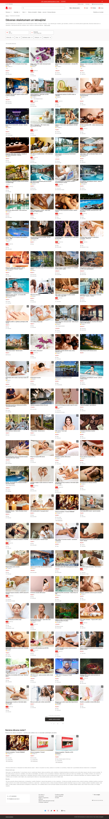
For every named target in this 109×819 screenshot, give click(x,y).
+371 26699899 (12, 796)
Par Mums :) (42, 794)
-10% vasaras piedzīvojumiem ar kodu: (50, 1)
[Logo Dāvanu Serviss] (10, 8)
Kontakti (57, 797)
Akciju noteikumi (59, 796)
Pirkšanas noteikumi (43, 802)
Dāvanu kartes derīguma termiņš (46, 800)
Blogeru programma (43, 797)
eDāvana (41, 799)
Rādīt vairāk (47, 25)
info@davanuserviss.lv (14, 799)
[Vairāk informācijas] (37, 70)
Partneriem (41, 796)
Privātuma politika (59, 794)
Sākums (7, 15)
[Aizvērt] (102, 1)
